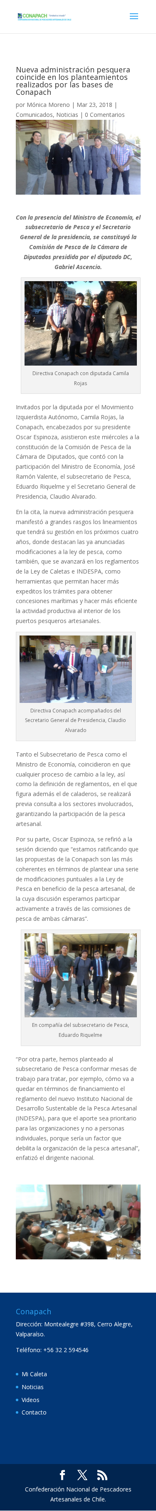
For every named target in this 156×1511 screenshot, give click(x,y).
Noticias (67, 115)
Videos (31, 1400)
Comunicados (34, 115)
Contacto (34, 1412)
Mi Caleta (34, 1374)
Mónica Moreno (48, 105)
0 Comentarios (105, 115)
